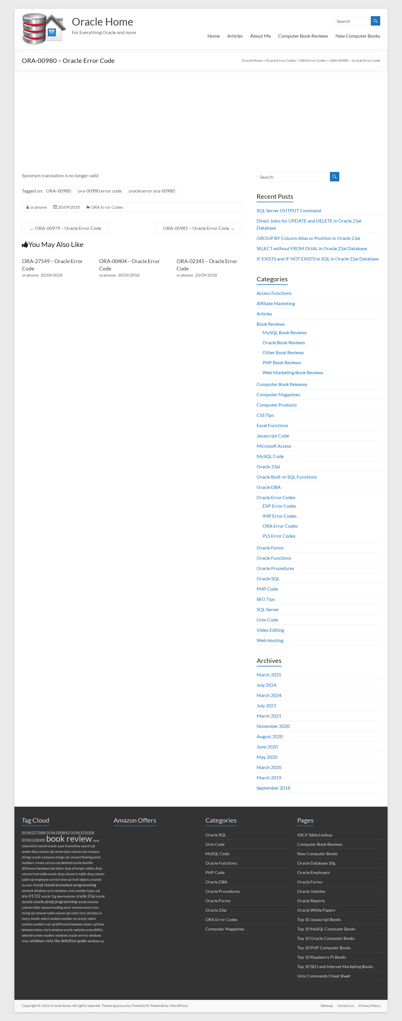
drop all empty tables (79, 868)
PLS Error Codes (279, 536)
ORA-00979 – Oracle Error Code (65, 228)
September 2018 (273, 788)
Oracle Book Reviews (284, 342)
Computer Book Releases (282, 384)
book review (69, 838)
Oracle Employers (313, 872)
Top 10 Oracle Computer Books (326, 938)
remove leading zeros (56, 907)
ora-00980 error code (100, 190)
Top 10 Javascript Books (319, 919)
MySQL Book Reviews (285, 332)
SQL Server (268, 609)
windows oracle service (71, 935)
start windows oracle (58, 930)
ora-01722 (31, 896)
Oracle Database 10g (316, 862)
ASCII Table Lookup (314, 834)
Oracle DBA (269, 487)
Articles (235, 36)
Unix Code (267, 619)
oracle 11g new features (58, 896)
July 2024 (266, 685)
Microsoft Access (274, 446)
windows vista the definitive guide (58, 941)
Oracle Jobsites (311, 891)
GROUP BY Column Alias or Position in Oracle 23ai (308, 238)
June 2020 (267, 746)
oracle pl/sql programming (55, 902)
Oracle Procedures (275, 568)
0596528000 (33, 840)
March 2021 (269, 715)
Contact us (346, 1005)
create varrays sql (47, 863)
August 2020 (270, 736)
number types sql (88, 891)
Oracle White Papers (316, 910)
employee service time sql (53, 879)
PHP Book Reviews (282, 362)
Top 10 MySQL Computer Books (326, 928)
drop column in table (72, 874)
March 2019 (269, 777)
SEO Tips (266, 599)
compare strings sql (55, 857)
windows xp (95, 941)
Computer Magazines (278, 394)
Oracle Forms (270, 547)
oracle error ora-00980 (152, 190)
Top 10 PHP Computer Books (324, 947)
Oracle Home (102, 21)
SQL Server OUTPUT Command (289, 210)
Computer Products (277, 404)
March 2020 (269, 767)
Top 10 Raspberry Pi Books (321, 957)
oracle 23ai (85, 896)
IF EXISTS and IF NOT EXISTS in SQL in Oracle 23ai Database (318, 258)
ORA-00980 (58, 190)
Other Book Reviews (283, 352)
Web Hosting (270, 640)
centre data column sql (70, 851)
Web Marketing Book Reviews (293, 372)
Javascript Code (273, 435)
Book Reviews (271, 324)
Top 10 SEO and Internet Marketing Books (335, 966)
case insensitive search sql (76, 846)
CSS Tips (265, 415)
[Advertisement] (201, 116)
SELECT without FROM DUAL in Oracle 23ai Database (312, 248)
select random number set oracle (64, 918)
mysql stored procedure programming (64, 885)
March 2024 (269, 695)
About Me (260, 36)
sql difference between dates (71, 924)
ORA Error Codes (107, 207)
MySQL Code (270, 456)
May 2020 (267, 757)
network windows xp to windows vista (48, 891)
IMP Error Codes (280, 516)
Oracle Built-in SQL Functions (287, 476)
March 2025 (269, 674)
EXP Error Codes (279, 506)
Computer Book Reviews (303, 36)
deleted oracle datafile (77, 863)
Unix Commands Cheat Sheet (323, 975)
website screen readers (38, 935)
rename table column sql (53, 913)
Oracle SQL (268, 578)
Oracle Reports (311, 900)
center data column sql (38, 851)
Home (213, 36)
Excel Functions (272, 425)
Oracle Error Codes (276, 497)
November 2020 (273, 726)
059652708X (33, 833)
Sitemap (326, 1005)
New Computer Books (357, 36)
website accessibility (88, 930)
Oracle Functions (274, 558)
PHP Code (267, 588)
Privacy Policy (369, 1005)
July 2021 (266, 705)
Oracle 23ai (268, 466)
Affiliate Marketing (276, 303)
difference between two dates (43, 868)
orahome (38, 207)
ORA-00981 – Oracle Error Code (199, 228)
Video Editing (270, 630)
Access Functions (274, 293)
